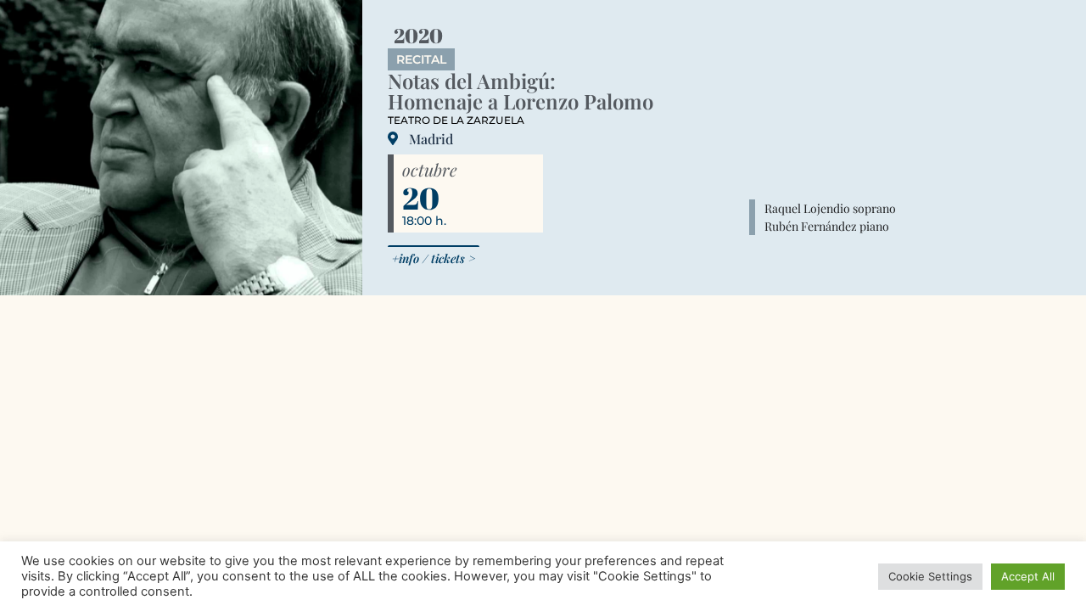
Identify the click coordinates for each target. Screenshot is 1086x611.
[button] (433, 257)
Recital (421, 59)
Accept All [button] (1028, 576)
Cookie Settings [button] (930, 576)
